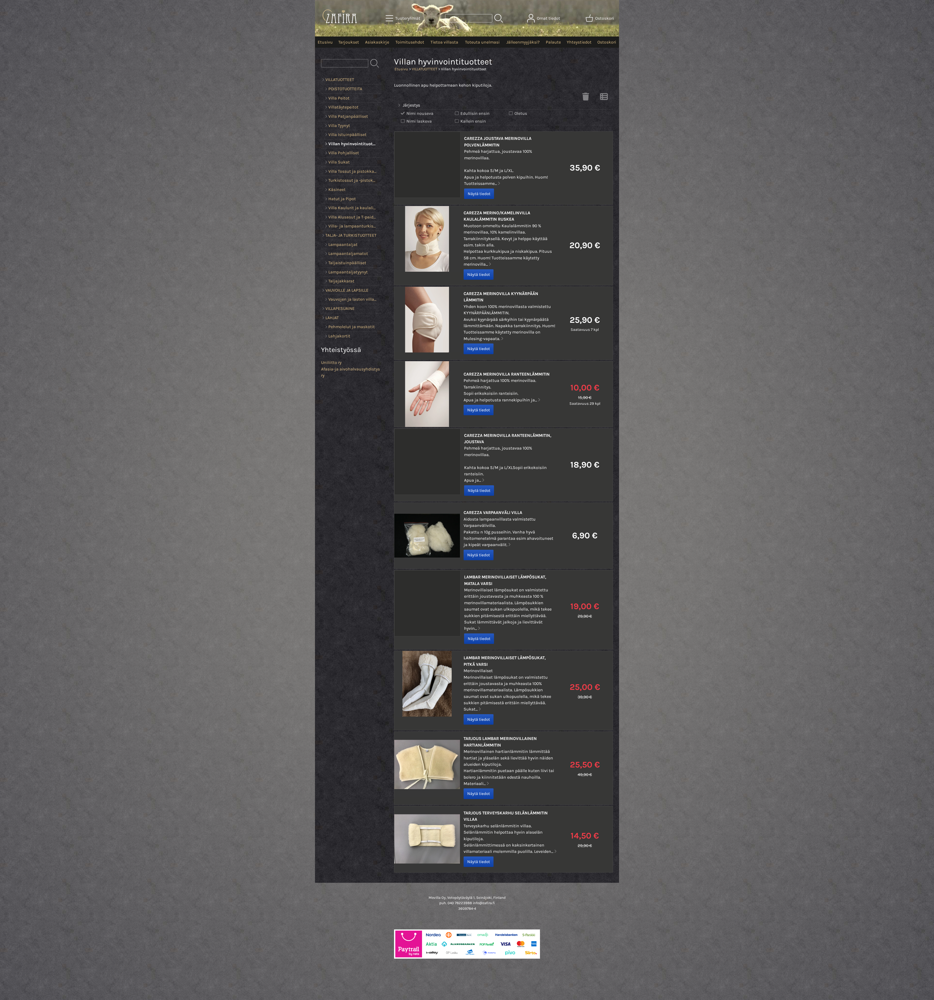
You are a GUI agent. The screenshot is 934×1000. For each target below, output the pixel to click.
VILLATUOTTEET (424, 69)
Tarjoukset (348, 42)
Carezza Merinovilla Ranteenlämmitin (507, 374)
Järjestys (411, 105)
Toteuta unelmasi (482, 42)
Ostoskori (606, 42)
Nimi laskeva (419, 121)
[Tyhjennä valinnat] (585, 98)
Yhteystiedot (579, 42)
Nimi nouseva (419, 113)
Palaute (553, 42)
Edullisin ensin (475, 113)
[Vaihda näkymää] (604, 98)
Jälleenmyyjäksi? (523, 42)
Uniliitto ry (331, 362)
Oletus (520, 113)
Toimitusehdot (409, 42)
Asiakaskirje (377, 42)
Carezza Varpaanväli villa (493, 512)
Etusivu (325, 42)
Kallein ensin (473, 121)
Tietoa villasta (444, 42)
